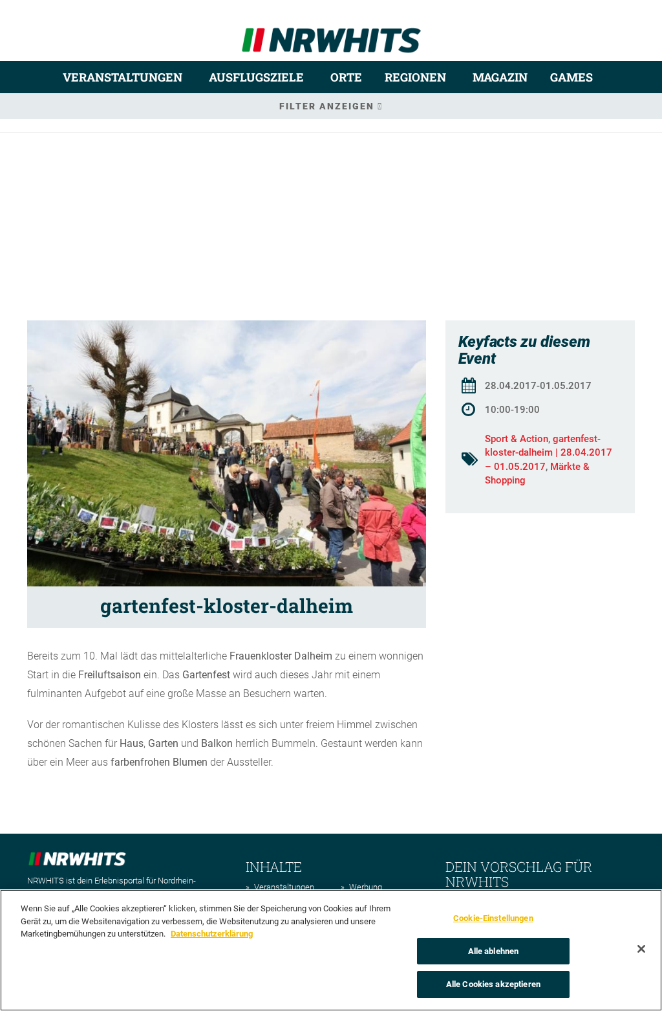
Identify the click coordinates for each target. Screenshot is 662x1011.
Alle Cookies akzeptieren (493, 984)
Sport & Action (516, 439)
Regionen (415, 77)
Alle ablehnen (493, 951)
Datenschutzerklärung (212, 934)
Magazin (500, 77)
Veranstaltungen (122, 77)
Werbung (365, 887)
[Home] (331, 34)
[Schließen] (641, 949)
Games (571, 77)
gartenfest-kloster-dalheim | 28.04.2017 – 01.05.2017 (548, 452)
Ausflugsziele (256, 77)
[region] (331, 950)
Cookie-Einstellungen (493, 918)
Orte (346, 77)
